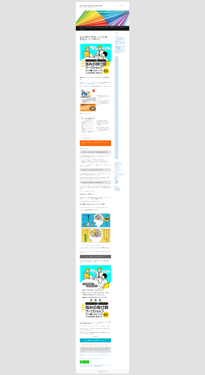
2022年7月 (116, 112)
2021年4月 (116, 129)
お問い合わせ (82, 29)
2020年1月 (116, 146)
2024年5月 (116, 87)
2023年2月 (116, 104)
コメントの (117, 189)
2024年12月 (117, 79)
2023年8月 (116, 97)
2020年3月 (116, 143)
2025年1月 (116, 78)
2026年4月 (116, 61)
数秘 (115, 179)
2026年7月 (116, 58)
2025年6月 (116, 72)
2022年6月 (116, 113)
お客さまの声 (122, 27)
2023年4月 (116, 102)
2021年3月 (116, 130)
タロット (116, 172)
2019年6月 (116, 154)
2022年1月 (116, 119)
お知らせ (81, 27)
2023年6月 (116, 99)
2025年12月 (117, 66)
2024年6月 (116, 86)
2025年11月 (117, 67)
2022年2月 (116, 118)
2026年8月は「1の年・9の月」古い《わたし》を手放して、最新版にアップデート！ (120, 43)
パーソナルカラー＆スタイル (119, 173)
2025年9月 (116, 69)
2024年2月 (116, 90)
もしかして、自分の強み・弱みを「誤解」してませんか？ (93, 358)
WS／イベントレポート (118, 163)
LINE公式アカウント (118, 162)
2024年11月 (117, 80)
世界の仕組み (117, 177)
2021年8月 (116, 124)
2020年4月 (116, 142)
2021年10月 (117, 122)
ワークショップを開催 (101, 261)
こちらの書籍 (83, 86)
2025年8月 (116, 70)
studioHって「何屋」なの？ (89, 27)
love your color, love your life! (91, 5)
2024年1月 (116, 92)
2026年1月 (116, 64)
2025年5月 (116, 73)
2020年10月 (117, 136)
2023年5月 (116, 101)
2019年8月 (116, 151)
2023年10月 (117, 95)
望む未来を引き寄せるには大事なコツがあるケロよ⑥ (93, 245)
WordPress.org (117, 190)
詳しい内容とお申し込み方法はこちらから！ (95, 340)
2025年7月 (116, 71)
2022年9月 (116, 110)
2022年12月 (117, 106)
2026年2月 (116, 63)
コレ (86, 251)
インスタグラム (117, 167)
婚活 (115, 178)
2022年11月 (117, 107)
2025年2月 (116, 77)
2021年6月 (116, 127)
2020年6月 (116, 140)
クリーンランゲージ (89, 365)
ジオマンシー (117, 171)
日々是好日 (117, 180)
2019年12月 (117, 147)
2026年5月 (116, 60)
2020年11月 (117, 134)
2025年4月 (116, 75)
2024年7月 (116, 85)
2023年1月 (116, 105)
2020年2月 (116, 145)
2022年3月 (116, 116)
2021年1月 (116, 132)
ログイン (116, 186)
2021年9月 (116, 123)
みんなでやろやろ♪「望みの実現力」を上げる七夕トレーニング (120, 52)
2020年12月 (117, 133)
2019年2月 (116, 158)
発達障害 (116, 182)
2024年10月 (117, 81)
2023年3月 (116, 103)
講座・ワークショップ (114, 27)
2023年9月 (116, 96)
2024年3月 (116, 89)
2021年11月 (117, 121)
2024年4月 (116, 88)
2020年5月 (116, 141)
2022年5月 (116, 114)
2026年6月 (116, 59)
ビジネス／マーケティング (96, 365)
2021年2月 (116, 131)
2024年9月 (116, 83)
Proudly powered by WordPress (102, 371)
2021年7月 (116, 125)
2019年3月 (116, 157)
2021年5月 (116, 128)
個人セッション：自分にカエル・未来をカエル (102, 27)
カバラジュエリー (118, 169)
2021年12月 (117, 120)
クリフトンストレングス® (88, 82)
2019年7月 (116, 152)
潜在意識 (101, 365)
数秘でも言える (84, 186)
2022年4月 (116, 115)
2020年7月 (116, 139)
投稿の (117, 188)
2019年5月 (116, 155)
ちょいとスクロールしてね (92, 322)
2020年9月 (116, 137)
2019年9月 (116, 150)
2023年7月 (116, 98)
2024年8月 (116, 84)
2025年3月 (116, 76)
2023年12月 (117, 93)
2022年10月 (117, 108)
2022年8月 (116, 111)
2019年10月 (117, 149)
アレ (89, 251)
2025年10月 (117, 68)
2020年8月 (116, 138)
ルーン (116, 176)
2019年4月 (116, 156)
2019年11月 (117, 148)
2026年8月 (116, 57)
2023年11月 (117, 94)
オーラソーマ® (117, 168)
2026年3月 (116, 62)
